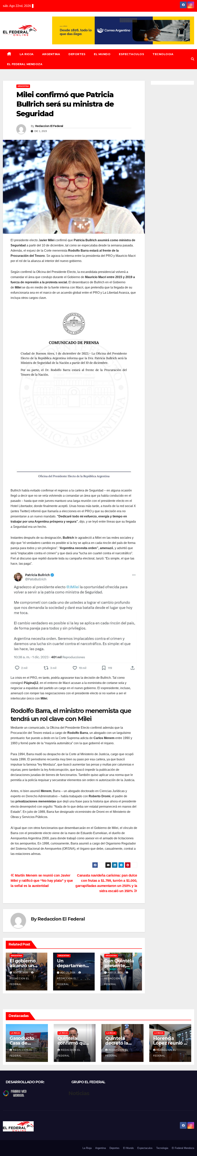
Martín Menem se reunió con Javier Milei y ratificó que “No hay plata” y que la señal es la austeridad (42, 880)
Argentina (51, 54)
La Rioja (27, 54)
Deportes (76, 54)
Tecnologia (163, 54)
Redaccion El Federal (49, 126)
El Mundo (102, 54)
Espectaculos (131, 54)
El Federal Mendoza (24, 64)
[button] (192, 59)
